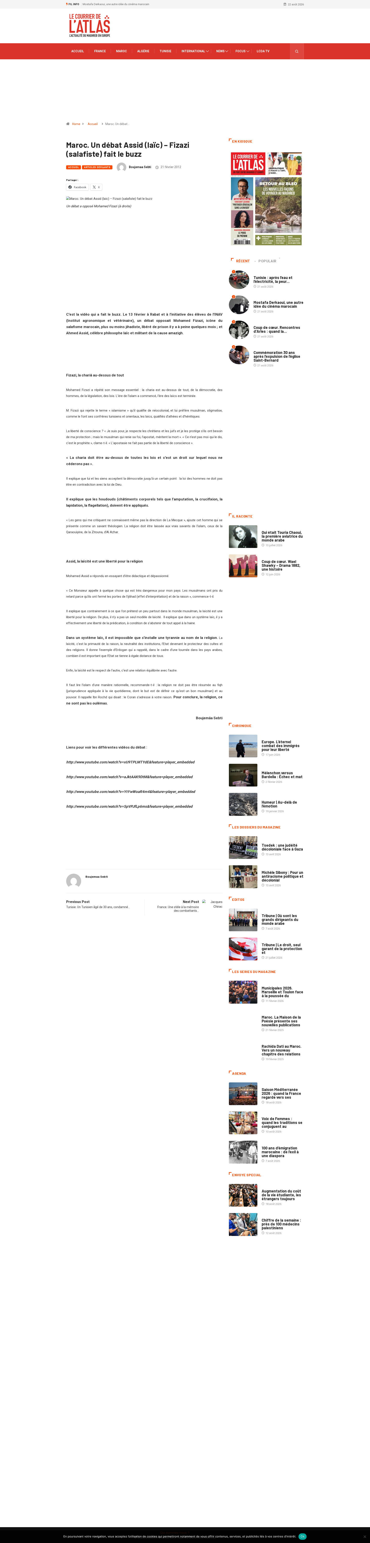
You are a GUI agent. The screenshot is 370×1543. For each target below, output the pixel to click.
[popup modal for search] (297, 51)
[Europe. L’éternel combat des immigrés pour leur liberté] (243, 746)
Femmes (267, 868)
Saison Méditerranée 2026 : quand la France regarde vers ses (281, 1093)
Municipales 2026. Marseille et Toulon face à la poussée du (282, 992)
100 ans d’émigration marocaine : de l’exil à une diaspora (280, 1152)
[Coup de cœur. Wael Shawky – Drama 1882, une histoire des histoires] (243, 565)
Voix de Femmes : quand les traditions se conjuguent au (282, 1122)
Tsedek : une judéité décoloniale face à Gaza (282, 847)
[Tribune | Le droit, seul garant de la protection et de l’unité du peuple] (243, 949)
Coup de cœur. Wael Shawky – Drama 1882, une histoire (281, 565)
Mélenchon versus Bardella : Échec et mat (282, 774)
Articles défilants (97, 167)
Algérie (143, 51)
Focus (241, 51)
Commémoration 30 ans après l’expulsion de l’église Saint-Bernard (277, 356)
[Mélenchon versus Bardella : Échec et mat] (243, 775)
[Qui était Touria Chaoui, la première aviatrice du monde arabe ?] (243, 536)
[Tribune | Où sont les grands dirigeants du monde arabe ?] (243, 920)
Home (76, 124)
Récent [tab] (243, 261)
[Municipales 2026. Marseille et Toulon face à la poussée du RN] (243, 992)
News (220, 51)
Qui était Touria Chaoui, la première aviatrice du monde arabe (282, 536)
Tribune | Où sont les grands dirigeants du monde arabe (280, 919)
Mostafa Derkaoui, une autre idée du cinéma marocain (278, 304)
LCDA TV (263, 51)
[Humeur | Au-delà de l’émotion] (243, 804)
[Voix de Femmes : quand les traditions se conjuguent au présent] (243, 1123)
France (100, 51)
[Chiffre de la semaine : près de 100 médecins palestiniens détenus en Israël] (243, 1224)
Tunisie (165, 51)
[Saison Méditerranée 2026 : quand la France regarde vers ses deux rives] (243, 1093)
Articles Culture (273, 528)
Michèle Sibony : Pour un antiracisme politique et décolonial (282, 876)
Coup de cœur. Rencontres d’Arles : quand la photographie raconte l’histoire (129, 4)
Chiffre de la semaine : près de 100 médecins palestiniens (281, 1224)
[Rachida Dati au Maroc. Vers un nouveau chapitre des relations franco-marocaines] (243, 1050)
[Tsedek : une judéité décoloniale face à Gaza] (243, 847)
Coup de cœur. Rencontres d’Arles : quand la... (277, 329)
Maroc (121, 51)
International (193, 51)
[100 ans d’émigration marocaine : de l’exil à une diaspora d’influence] (243, 1152)
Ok (302, 1536)
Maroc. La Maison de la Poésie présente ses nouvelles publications (281, 1021)
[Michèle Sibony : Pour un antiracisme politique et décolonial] (243, 876)
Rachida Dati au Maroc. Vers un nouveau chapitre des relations (281, 1050)
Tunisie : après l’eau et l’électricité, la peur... (273, 279)
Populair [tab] (267, 261)
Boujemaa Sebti (140, 167)
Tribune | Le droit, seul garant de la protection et (282, 948)
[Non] (365, 1536)
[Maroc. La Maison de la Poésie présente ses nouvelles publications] (243, 1021)
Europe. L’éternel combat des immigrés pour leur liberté (281, 745)
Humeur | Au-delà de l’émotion (279, 804)
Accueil (77, 51)
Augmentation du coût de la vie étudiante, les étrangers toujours (281, 1195)
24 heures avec (272, 1042)
